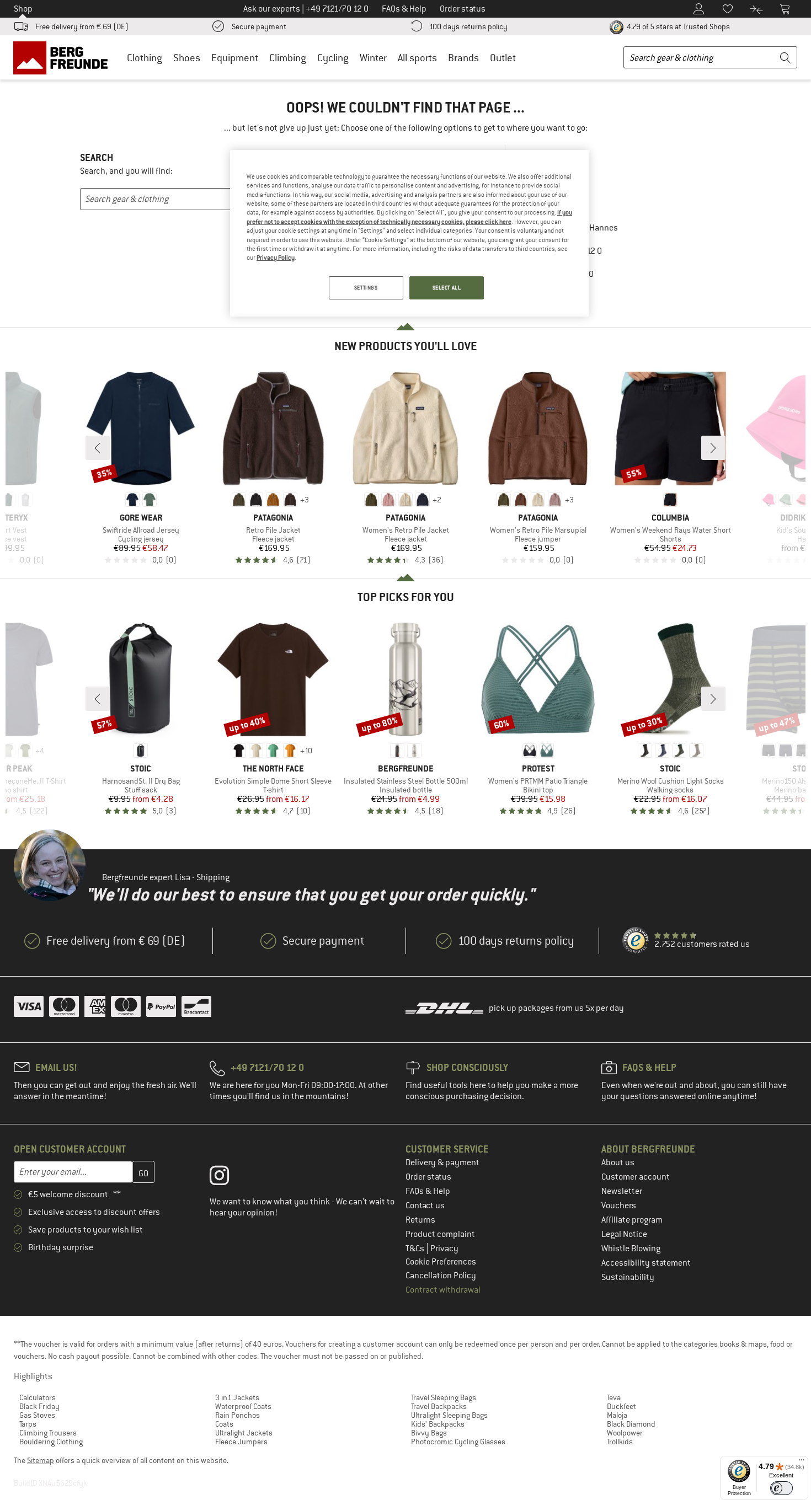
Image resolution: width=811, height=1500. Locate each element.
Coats (224, 1424)
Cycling (333, 57)
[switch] (781, 1488)
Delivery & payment (442, 1162)
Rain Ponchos (237, 1415)
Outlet (503, 57)
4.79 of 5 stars (677, 26)
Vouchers (618, 1205)
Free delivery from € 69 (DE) (82, 26)
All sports (417, 57)
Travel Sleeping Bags (443, 1397)
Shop (23, 8)
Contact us (425, 1205)
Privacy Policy (276, 257)
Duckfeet (621, 1406)
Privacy (444, 1248)
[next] (713, 448)
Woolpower (625, 1433)
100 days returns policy (468, 26)
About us (617, 1162)
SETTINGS (366, 287)
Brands (463, 57)
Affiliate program (632, 1219)
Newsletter (621, 1191)
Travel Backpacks (439, 1406)
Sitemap (40, 1460)
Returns (420, 1219)
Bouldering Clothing (51, 1442)
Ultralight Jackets (244, 1433)
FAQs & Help (428, 1191)
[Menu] (801, 1462)
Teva (614, 1397)
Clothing (144, 57)
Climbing (287, 57)
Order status (428, 1176)
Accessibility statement (646, 1262)
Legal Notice (624, 1234)
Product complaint (440, 1234)
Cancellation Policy (441, 1275)
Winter (373, 57)
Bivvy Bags (429, 1433)
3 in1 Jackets (237, 1397)
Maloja (617, 1415)
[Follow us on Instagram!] (228, 1178)
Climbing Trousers (48, 1433)
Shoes (186, 57)
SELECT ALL (447, 287)
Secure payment (259, 26)
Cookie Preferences (441, 1261)
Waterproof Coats (243, 1406)
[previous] (98, 448)
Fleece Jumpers (241, 1442)
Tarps (27, 1424)
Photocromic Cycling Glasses (458, 1442)
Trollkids (620, 1442)
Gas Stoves (37, 1415)
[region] (409, 233)
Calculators (37, 1397)
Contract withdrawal (443, 1289)
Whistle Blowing (630, 1248)
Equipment (234, 57)
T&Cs (416, 1248)
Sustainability (627, 1277)
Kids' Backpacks (438, 1424)
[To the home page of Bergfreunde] (64, 57)
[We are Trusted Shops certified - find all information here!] (636, 941)
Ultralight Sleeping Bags (449, 1415)
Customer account (635, 1176)
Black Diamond (631, 1424)
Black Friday (39, 1406)
